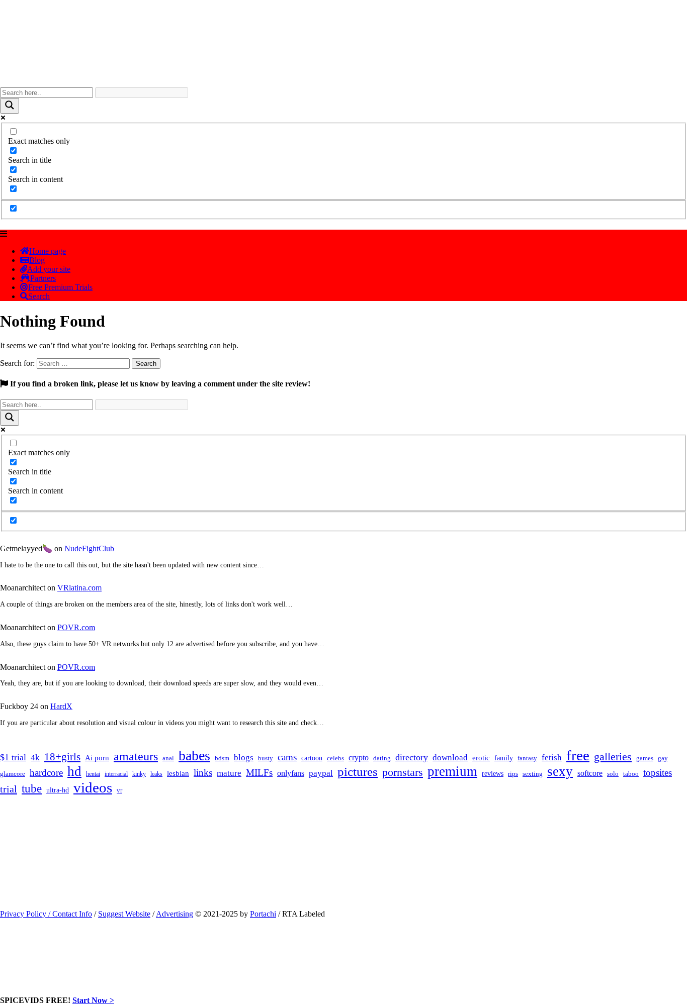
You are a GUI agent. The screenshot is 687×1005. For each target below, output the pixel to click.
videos (92, 787)
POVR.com (76, 627)
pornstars (402, 772)
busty (265, 758)
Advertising (174, 914)
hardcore (46, 772)
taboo (631, 773)
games (644, 758)
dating (382, 758)
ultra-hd (57, 790)
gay (663, 758)
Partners (43, 278)
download (450, 757)
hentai (93, 773)
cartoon (311, 758)
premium (452, 771)
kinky (139, 773)
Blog (37, 260)
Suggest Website (124, 914)
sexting (533, 773)
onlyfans (290, 773)
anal (168, 758)
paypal (321, 773)
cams (287, 757)
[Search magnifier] (9, 106)
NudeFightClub (89, 548)
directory (411, 757)
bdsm (222, 758)
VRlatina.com (79, 587)
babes (194, 755)
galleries (613, 756)
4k (35, 757)
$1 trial (13, 757)
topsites (657, 772)
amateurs (136, 756)
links (203, 772)
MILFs (259, 772)
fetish (552, 757)
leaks (156, 773)
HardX (61, 706)
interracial (116, 773)
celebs (335, 758)
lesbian (178, 773)
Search (39, 296)
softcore (590, 773)
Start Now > (93, 1000)
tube (32, 788)
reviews (492, 773)
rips (513, 773)
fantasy (527, 758)
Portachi (263, 914)
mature (229, 773)
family (503, 758)
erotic (481, 758)
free (577, 755)
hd (74, 771)
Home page (47, 251)
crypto (359, 757)
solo (613, 773)
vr (119, 790)
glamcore (12, 773)
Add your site (48, 269)
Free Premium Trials (60, 287)
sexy (560, 771)
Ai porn (97, 758)
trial (8, 788)
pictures (357, 771)
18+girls (62, 756)
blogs (243, 757)
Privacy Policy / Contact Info (46, 914)
